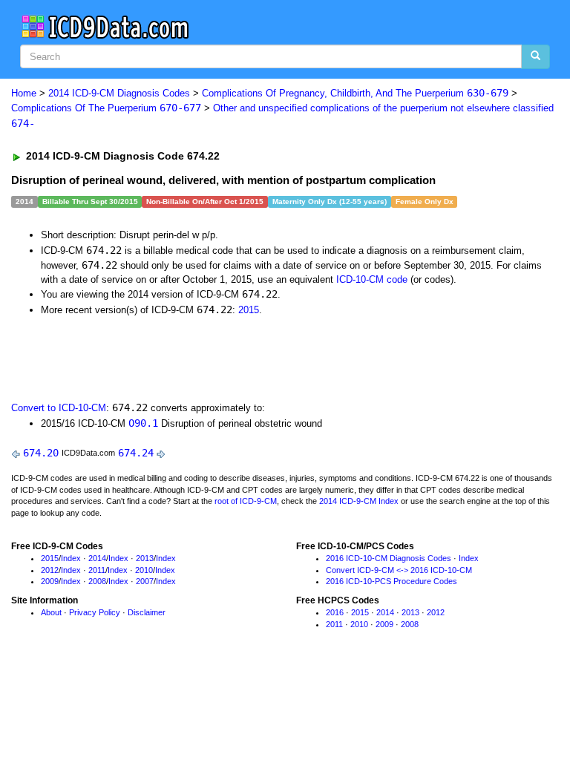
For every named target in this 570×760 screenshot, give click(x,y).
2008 (97, 581)
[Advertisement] (179, 357)
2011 (96, 570)
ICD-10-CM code (371, 279)
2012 (50, 570)
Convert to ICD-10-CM (58, 407)
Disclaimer (147, 612)
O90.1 (143, 423)
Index (71, 558)
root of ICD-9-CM (245, 501)
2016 (335, 612)
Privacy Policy (94, 612)
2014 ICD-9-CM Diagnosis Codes (119, 93)
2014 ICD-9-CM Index (359, 501)
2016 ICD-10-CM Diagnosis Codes (388, 558)
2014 (97, 558)
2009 (50, 581)
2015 (248, 309)
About (51, 612)
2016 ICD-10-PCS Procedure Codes (391, 581)
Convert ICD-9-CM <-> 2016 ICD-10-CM (399, 570)
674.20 (41, 453)
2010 (144, 570)
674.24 (136, 453)
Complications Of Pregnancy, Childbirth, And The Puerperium (355, 93)
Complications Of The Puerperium (106, 108)
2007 (145, 581)
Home (23, 93)
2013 (145, 558)
